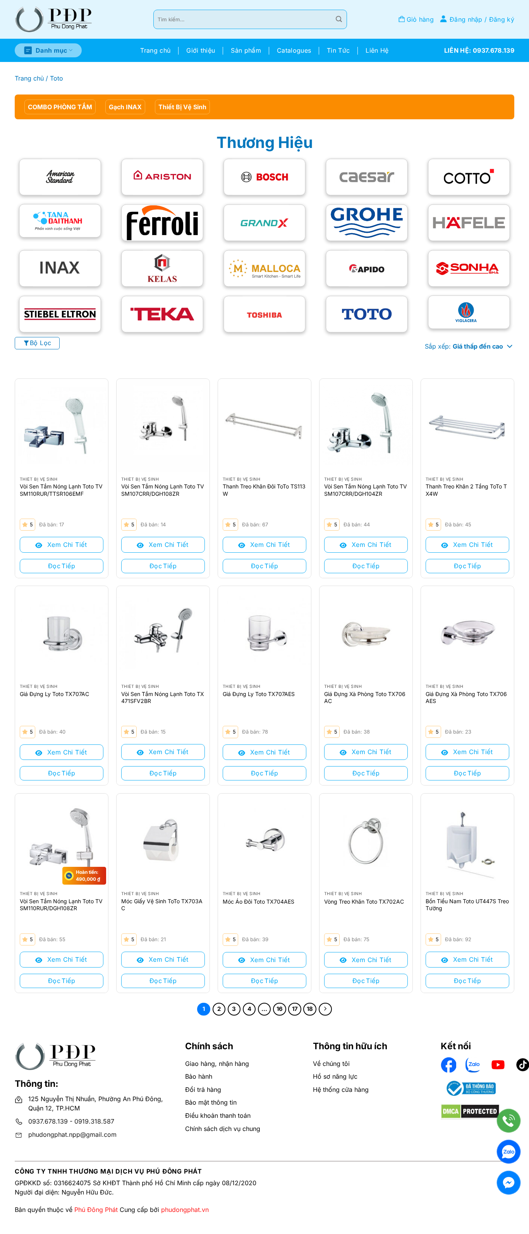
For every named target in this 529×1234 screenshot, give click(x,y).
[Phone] (508, 1120)
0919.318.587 (94, 1121)
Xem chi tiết (66, 544)
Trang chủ (155, 50)
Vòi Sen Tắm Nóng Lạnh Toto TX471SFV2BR (162, 697)
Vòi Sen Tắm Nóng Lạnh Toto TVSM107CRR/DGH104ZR (365, 490)
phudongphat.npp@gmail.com (72, 1134)
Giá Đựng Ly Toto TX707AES (259, 694)
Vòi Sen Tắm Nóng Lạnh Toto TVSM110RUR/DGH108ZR (61, 904)
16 (280, 1008)
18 (310, 1008)
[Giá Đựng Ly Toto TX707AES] (264, 632)
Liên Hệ (377, 50)
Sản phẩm (246, 50)
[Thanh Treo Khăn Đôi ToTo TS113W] (264, 425)
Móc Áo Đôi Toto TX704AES (258, 901)
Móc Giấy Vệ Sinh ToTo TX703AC (162, 904)
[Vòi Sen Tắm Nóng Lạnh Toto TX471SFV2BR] (163, 632)
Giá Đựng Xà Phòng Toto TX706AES (466, 697)
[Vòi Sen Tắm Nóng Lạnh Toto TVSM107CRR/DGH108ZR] (163, 425)
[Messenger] (508, 1182)
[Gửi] (338, 19)
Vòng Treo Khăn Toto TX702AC (364, 901)
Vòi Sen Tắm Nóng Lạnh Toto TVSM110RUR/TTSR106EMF (61, 490)
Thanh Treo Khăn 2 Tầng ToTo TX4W (466, 490)
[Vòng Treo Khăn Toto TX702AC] (365, 840)
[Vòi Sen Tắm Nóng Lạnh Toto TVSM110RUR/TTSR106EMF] (61, 425)
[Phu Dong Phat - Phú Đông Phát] (53, 19)
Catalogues (294, 50)
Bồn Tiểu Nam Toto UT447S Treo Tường (467, 904)
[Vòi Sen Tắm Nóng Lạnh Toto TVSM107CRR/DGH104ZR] (365, 425)
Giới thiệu (200, 50)
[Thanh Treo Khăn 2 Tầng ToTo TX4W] (467, 425)
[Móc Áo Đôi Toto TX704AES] (264, 840)
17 (295, 1008)
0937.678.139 (48, 1121)
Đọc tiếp (62, 566)
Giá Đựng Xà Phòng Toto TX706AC (364, 697)
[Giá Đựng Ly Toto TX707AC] (61, 632)
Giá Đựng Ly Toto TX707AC (54, 694)
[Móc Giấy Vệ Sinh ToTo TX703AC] (163, 840)
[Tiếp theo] (325, 1009)
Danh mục (51, 50)
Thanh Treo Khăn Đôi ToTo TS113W (264, 490)
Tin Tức (338, 50)
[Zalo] (508, 1151)
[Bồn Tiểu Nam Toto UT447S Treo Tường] (467, 840)
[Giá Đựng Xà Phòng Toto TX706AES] (467, 632)
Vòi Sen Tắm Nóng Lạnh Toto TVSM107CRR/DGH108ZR (162, 490)
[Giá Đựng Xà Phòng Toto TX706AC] (365, 632)
